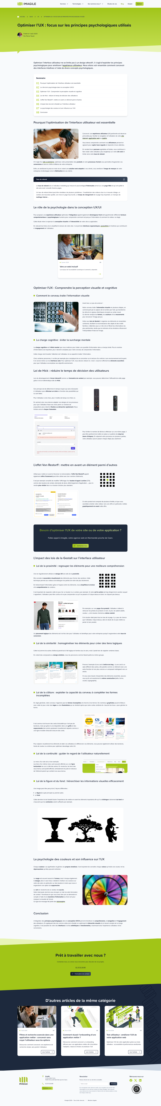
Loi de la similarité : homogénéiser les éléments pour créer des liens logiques (79, 643)
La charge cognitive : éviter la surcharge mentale (63, 340)
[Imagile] (26, 3)
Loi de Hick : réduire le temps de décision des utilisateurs (59, 96)
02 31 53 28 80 (80, 967)
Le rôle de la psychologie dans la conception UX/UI (57, 87)
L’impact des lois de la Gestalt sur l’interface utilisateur (57, 104)
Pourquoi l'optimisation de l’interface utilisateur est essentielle (60, 83)
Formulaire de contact (82, 974)
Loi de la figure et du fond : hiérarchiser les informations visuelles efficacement (80, 781)
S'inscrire (113, 1084)
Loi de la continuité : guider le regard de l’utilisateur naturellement (72, 753)
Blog (31, 17)
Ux (38, 17)
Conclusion (44, 112)
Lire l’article (46, 1052)
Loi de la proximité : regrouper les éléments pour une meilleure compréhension (80, 566)
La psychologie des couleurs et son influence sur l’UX (57, 108)
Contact (139, 4)
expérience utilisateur (72, 65)
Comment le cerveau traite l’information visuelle (62, 295)
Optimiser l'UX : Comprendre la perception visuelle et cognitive (61, 92)
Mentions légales (92, 1100)
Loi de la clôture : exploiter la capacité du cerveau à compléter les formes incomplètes (76, 694)
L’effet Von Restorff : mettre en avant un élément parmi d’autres (61, 100)
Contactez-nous (82, 546)
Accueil (22, 17)
